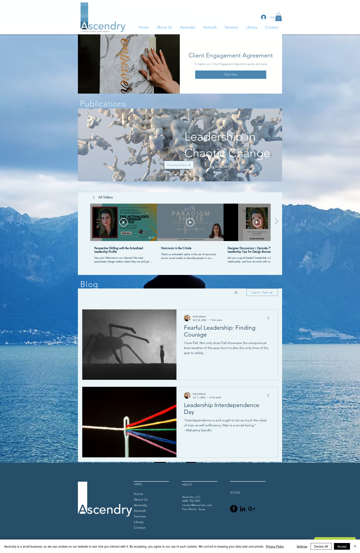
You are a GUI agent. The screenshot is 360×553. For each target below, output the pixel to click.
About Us (141, 499)
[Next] (276, 145)
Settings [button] (302, 546)
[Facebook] (234, 508)
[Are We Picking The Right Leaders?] (185, 174)
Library (139, 522)
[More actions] (269, 317)
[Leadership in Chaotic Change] (170, 174)
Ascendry (140, 505)
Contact (139, 527)
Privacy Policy (275, 546)
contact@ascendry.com (197, 505)
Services (140, 516)
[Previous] (84, 145)
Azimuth (140, 511)
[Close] (355, 546)
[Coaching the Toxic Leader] (190, 174)
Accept (342, 546)
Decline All (321, 546)
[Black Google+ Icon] (251, 508)
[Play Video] (123, 222)
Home (138, 494)
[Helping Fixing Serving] (180, 174)
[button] (278, 17)
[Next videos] (276, 221)
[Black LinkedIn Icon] (242, 508)
